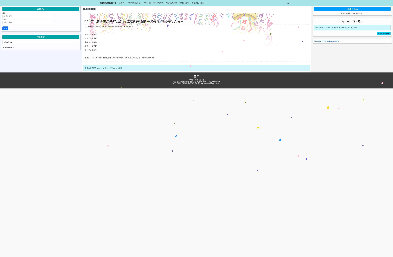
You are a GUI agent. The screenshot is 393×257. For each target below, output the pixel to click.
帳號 (4, 13)
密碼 (4, 19)
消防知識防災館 (171, 3)
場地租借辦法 (184, 3)
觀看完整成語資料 (384, 34)
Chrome (178, 83)
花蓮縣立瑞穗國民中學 (108, 3)
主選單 (121, 3)
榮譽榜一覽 (90, 9)
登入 (288, 3)
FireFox (185, 83)
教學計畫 (147, 3)
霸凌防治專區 (199, 3)
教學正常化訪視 (134, 3)
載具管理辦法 (158, 3)
